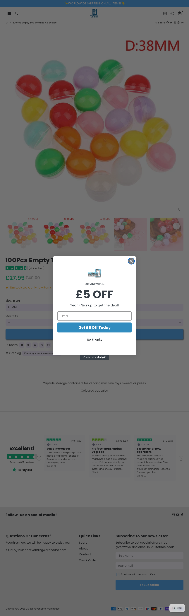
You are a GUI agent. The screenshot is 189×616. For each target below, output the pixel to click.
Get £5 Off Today (94, 327)
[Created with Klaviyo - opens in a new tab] (94, 357)
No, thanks (94, 339)
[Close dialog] (131, 261)
